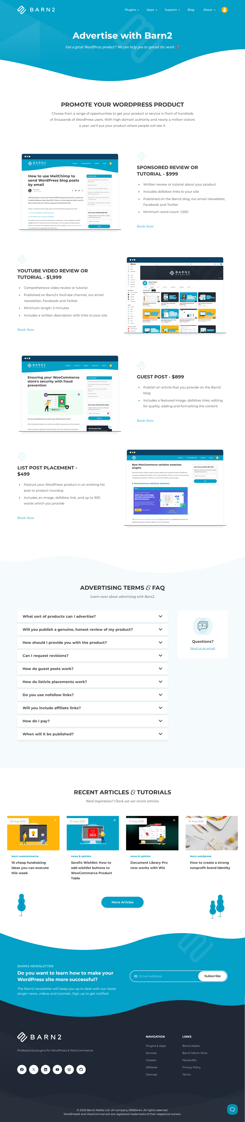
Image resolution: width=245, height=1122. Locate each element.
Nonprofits (189, 1060)
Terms (186, 1074)
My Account (225, 10)
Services (151, 1053)
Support (171, 9)
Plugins (130, 9)
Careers (151, 1060)
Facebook (22, 1069)
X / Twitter (33, 1069)
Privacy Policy (191, 1067)
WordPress (69, 1069)
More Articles (122, 902)
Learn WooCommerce (25, 856)
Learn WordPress (200, 856)
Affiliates (151, 1067)
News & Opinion (81, 856)
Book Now (145, 226)
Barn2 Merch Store (194, 1053)
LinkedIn (45, 1069)
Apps (150, 9)
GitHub (81, 1069)
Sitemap (151, 1074)
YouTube (57, 1069)
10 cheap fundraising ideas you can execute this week (30, 868)
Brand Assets (191, 1045)
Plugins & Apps (156, 1045)
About (207, 9)
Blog (191, 9)
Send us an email (202, 648)
